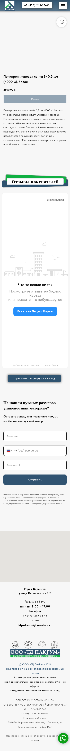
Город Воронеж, (35, 589)
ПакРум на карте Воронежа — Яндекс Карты (35, 365)
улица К (24, 593)
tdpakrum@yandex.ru (35, 625)
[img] (10, 6)
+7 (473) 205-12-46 (35, 615)
